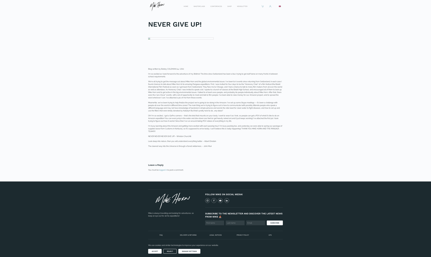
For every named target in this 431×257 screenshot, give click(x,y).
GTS (270, 235)
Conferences (216, 6)
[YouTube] (220, 200)
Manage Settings (189, 251)
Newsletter (242, 6)
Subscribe (274, 223)
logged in (163, 170)
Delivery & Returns (188, 235)
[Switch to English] (280, 6)
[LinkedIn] (226, 200)
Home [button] (186, 6)
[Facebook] (214, 200)
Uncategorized (163, 32)
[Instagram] (207, 200)
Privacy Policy (243, 235)
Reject (170, 251)
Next (277, 154)
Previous (155, 154)
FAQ (161, 235)
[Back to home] (157, 6)
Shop (229, 6)
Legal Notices (215, 235)
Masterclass (199, 6)
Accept (155, 251)
